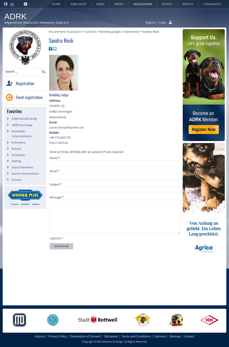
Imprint (40, 336)
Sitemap (174, 336)
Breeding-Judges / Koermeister (120, 32)
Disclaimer (111, 336)
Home (56, 4)
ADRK (15, 16)
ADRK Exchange (22, 125)
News (100, 4)
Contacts (91, 32)
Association (142, 4)
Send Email (61, 246)
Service (187, 4)
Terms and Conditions (136, 336)
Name (55, 158)
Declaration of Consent (85, 336)
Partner (17, 180)
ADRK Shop (78, 4)
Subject (56, 184)
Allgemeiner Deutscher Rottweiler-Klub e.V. (36, 22)
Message (57, 197)
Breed (118, 4)
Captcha (56, 238)
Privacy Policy (58, 336)
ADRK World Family (24, 119)
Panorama (18, 142)
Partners (160, 336)
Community (212, 4)
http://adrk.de (58, 143)
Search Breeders (22, 167)
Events (167, 4)
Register (150, 22)
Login (162, 22)
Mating (16, 161)
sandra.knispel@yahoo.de (66, 127)
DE (12, 4)
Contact (189, 336)
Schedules (18, 155)
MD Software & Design (110, 341)
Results (16, 149)
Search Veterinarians (25, 173)
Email (54, 171)
